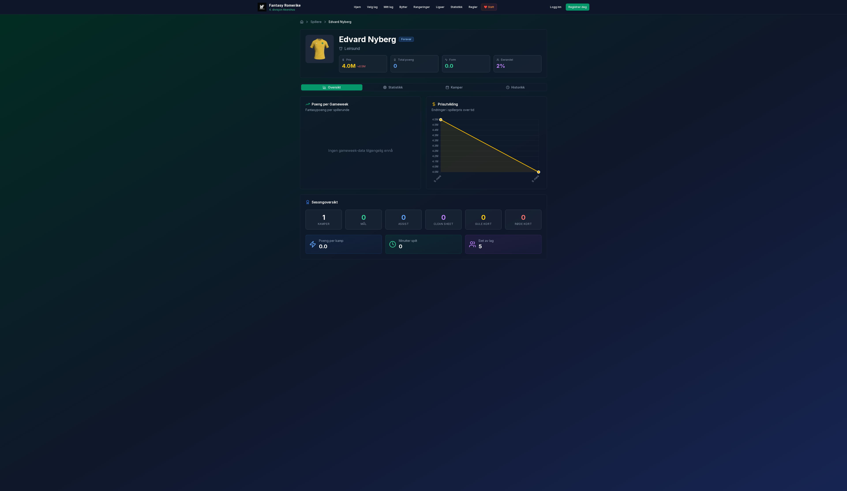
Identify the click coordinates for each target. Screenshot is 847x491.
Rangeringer (422, 7)
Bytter (403, 7)
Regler (473, 7)
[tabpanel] (423, 177)
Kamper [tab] (457, 87)
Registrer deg (577, 7)
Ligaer (440, 7)
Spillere (316, 22)
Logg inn (555, 7)
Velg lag (372, 7)
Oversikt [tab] (334, 87)
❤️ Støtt (489, 7)
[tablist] (423, 87)
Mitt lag (388, 7)
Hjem (357, 7)
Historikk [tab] (518, 87)
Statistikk (457, 7)
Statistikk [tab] (395, 87)
